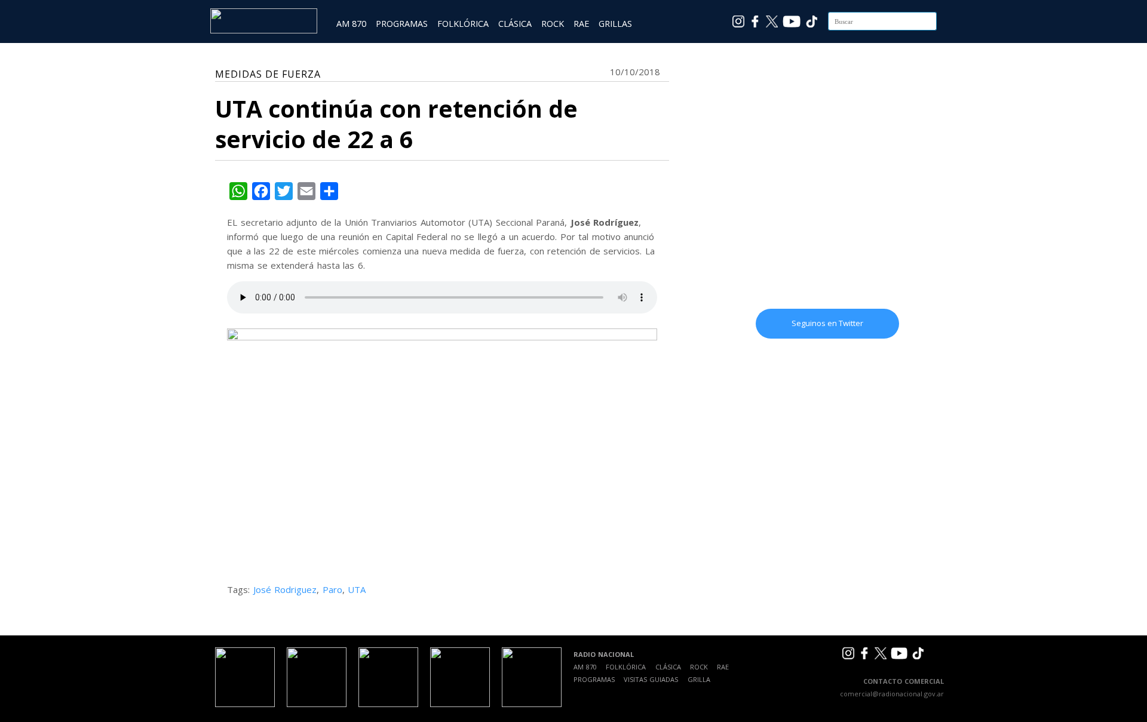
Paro (332, 589)
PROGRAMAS (402, 23)
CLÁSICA (515, 23)
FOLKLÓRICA (463, 23)
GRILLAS (615, 23)
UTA (357, 589)
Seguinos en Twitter (827, 323)
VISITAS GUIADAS (651, 679)
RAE (581, 23)
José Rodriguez (285, 589)
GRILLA (699, 679)
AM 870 (351, 23)
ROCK (552, 23)
